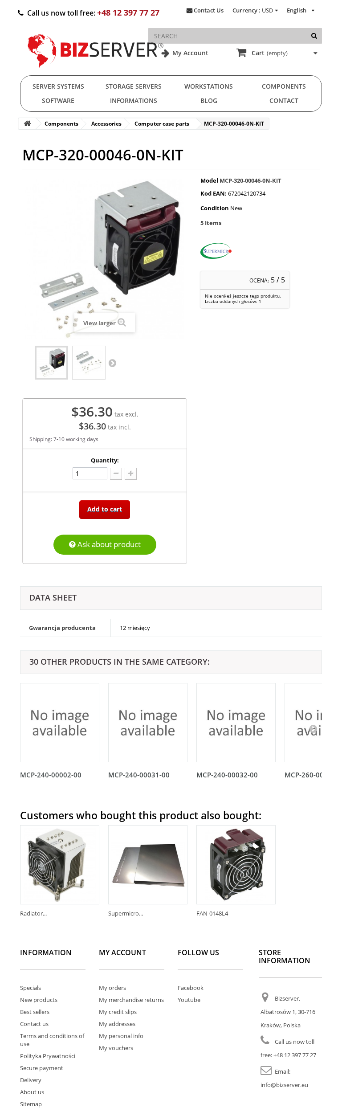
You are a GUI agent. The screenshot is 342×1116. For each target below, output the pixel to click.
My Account (189, 53)
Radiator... (33, 913)
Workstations (208, 86)
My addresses (117, 1024)
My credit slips (118, 1012)
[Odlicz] (116, 474)
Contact (283, 100)
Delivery (30, 1080)
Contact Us (209, 10)
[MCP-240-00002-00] (59, 722)
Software (58, 100)
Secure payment (41, 1068)
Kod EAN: (213, 193)
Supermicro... (125, 913)
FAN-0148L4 (212, 913)
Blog (208, 100)
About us (32, 1092)
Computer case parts (161, 123)
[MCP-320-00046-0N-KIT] (51, 362)
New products (38, 1000)
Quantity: (105, 460)
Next (112, 362)
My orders (112, 988)
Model (209, 180)
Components (284, 86)
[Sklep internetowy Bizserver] (95, 71)
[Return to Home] (27, 123)
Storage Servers (134, 86)
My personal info (121, 1036)
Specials (30, 988)
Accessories (106, 123)
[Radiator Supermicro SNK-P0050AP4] (59, 864)
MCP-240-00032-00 (227, 774)
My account (122, 952)
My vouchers (116, 1048)
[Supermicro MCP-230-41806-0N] (147, 864)
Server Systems (58, 86)
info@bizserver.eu (284, 1085)
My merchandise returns (131, 1000)
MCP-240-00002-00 (50, 774)
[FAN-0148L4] (236, 864)
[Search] (314, 36)
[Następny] (313, 728)
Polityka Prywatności (47, 1056)
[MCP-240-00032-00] (236, 722)
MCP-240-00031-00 (139, 774)
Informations (133, 100)
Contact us (34, 1024)
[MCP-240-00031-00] (147, 722)
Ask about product (108, 544)
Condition (214, 208)
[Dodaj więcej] (131, 474)
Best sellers (34, 1012)
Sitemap (31, 1104)
